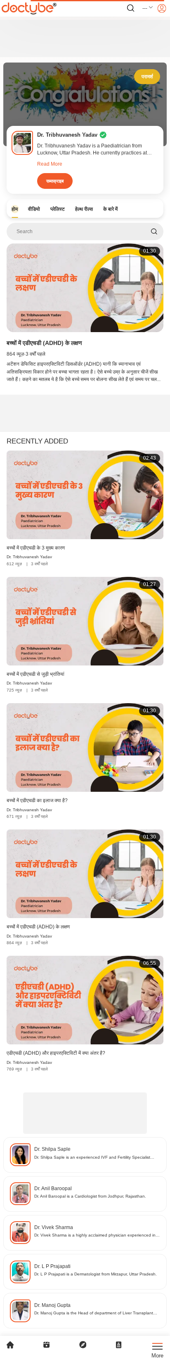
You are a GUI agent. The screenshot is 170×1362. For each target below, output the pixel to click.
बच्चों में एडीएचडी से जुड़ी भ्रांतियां (35, 674)
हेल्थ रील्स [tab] (84, 209)
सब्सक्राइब (55, 180)
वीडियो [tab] (34, 209)
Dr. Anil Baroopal (53, 1188)
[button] (148, 8)
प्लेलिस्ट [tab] (57, 209)
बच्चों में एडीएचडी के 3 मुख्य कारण (36, 548)
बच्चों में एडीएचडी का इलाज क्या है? (37, 800)
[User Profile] (161, 8)
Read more (49, 164)
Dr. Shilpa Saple (52, 1149)
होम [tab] (15, 209)
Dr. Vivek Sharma (53, 1227)
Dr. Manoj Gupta (52, 1305)
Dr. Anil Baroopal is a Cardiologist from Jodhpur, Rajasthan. (90, 1196)
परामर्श (147, 77)
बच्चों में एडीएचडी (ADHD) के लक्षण (44, 343)
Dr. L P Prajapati (52, 1266)
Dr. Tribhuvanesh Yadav (29, 556)
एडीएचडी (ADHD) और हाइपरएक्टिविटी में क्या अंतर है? (56, 1053)
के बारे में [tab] (110, 209)
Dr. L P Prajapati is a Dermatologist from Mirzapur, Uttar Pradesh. (95, 1274)
